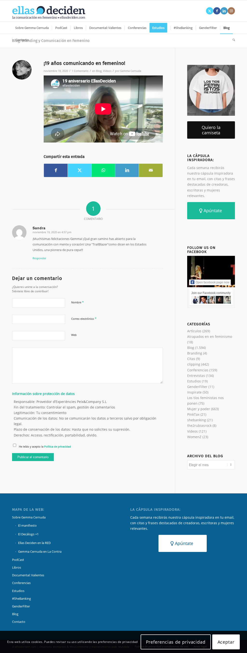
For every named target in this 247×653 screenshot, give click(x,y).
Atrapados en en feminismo (209, 336)
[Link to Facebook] (216, 10)
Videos (107, 71)
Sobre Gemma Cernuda (29, 517)
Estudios (194, 381)
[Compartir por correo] (150, 170)
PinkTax (193, 414)
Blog (99, 71)
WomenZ (194, 437)
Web (74, 335)
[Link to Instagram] (231, 10)
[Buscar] (232, 40)
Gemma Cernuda (130, 71)
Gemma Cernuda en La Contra (40, 551)
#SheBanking (21, 598)
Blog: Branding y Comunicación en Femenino (50, 40)
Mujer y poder (198, 409)
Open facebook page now (212, 282)
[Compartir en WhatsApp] (103, 170)
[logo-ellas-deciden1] (48, 10)
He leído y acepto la (45, 446)
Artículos (194, 331)
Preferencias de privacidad (176, 642)
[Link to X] (209, 10)
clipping (193, 364)
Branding (194, 353)
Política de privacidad (57, 446)
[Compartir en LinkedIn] (127, 170)
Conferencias (197, 370)
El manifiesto (27, 525)
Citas (191, 358)
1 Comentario (80, 71)
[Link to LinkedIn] (224, 10)
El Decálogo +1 (28, 534)
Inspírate (194, 392)
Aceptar (226, 642)
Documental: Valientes (28, 575)
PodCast (18, 560)
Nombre (77, 302)
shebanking (196, 420)
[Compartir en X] (79, 170)
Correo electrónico (83, 318)
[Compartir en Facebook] (56, 170)
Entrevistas (196, 375)
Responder (39, 258)
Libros (16, 567)
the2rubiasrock (199, 425)
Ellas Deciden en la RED (34, 543)
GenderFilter (197, 386)
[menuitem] (32, 28)
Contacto (18, 621)
